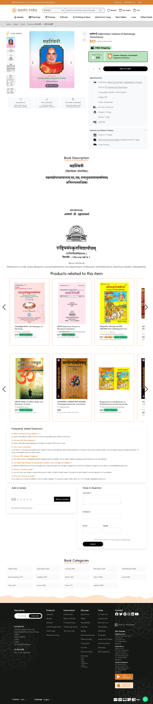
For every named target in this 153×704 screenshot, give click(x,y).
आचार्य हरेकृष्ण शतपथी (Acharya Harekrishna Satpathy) (71, 332)
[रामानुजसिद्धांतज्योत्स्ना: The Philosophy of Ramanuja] (29, 323)
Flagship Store (120, 634)
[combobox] (81, 10)
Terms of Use (115, 539)
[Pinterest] (125, 615)
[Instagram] (128, 615)
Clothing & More (53, 627)
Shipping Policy (71, 627)
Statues (49, 614)
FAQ (139, 2)
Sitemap (101, 648)
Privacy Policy (126, 539)
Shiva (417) (12, 585)
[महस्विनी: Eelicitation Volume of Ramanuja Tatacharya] (11, 43)
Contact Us (103, 614)
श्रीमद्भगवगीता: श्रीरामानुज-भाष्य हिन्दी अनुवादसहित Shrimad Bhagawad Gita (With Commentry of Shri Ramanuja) (114, 329)
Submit (93, 544)
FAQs (83, 619)
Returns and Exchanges (108, 140)
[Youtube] (137, 615)
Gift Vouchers (104, 643)
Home (9, 24)
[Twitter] (121, 615)
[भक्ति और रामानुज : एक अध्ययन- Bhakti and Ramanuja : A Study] (29, 399)
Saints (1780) (98, 577)
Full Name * (87, 512)
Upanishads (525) (43, 569)
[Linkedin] (132, 615)
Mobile (105, 526)
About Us (85, 614)
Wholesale (102, 627)
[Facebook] (116, 615)
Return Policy (69, 619)
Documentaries (87, 635)
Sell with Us (103, 623)
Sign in (118, 2)
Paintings (50, 631)
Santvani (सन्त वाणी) (34, 24)
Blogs (83, 631)
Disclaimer (68, 614)
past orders (83, 472)
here (65, 472)
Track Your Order (105, 639)
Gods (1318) (126, 577)
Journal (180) (41, 585)
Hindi (23, 24)
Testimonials (86, 639)
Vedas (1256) (12, 569)
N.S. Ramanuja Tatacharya (116, 87)
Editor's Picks (86, 652)
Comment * (87, 493)
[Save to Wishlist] (84, 34)
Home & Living (52, 635)
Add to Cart (125, 69)
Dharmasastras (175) (15, 577)
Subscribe (35, 616)
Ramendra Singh (22, 407)
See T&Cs (24, 107)
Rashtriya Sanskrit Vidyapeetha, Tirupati (125, 82)
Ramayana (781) (99, 569)
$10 (98, 57)
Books (16, 24)
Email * (85, 526)
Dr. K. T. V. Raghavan (23, 331)
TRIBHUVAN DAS (64, 407)
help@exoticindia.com (120, 466)
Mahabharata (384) (129, 569)
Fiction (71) (68, 585)
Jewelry (49, 623)
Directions (118, 643)
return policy (36, 452)
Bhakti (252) (69, 577)
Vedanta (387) (99, 585)
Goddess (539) (42, 577)
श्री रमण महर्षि (48, 24)
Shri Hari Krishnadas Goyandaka (113, 334)
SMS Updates (103, 652)
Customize (102, 619)
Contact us (129, 2)
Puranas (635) (70, 569)
